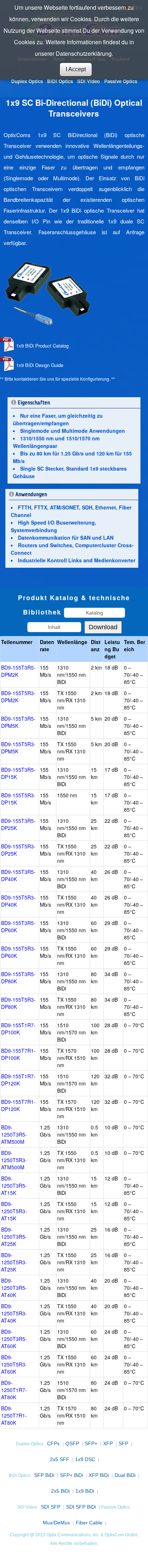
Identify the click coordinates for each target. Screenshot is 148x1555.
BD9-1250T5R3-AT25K (14, 1262)
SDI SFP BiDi (81, 1507)
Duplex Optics (27, 81)
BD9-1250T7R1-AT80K (14, 1415)
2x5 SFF (59, 1459)
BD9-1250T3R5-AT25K (14, 1236)
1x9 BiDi (84, 1491)
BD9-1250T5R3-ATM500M (14, 1160)
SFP (123, 1443)
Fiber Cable (89, 1522)
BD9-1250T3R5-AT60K (14, 1339)
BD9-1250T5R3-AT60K (14, 1364)
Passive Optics (120, 81)
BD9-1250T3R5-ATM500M (14, 1134)
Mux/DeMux (56, 1522)
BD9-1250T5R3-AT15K (14, 1211)
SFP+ (91, 1443)
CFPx (53, 1443)
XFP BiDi (99, 1475)
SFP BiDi (44, 1475)
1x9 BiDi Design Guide (39, 365)
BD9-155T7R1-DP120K (18, 1105)
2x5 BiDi (60, 1491)
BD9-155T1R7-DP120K (18, 1080)
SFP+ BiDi (71, 1475)
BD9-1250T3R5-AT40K (14, 1287)
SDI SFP (50, 1507)
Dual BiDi (125, 1475)
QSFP (72, 1443)
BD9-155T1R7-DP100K (18, 1028)
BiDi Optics (60, 81)
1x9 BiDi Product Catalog (42, 345)
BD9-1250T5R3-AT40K (14, 1313)
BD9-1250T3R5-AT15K (14, 1185)
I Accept (76, 69)
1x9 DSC (85, 1459)
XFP (108, 1443)
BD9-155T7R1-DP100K (18, 1054)
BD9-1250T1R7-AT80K (14, 1390)
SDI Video (88, 81)
